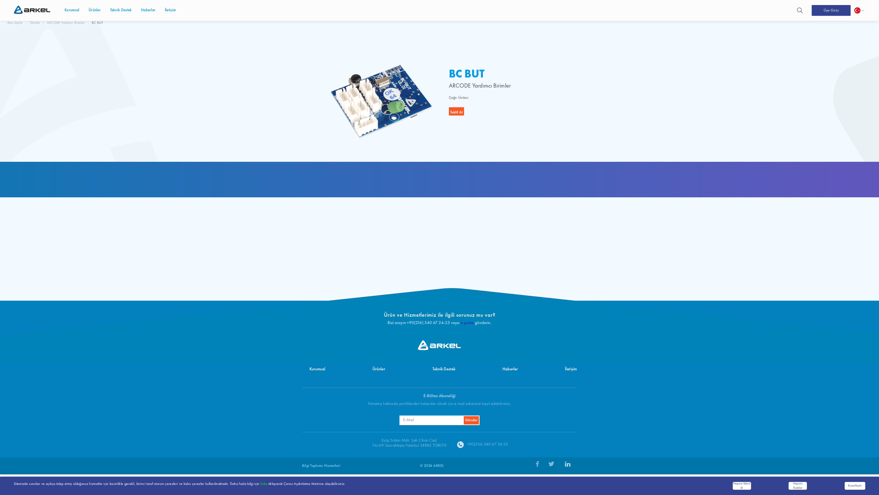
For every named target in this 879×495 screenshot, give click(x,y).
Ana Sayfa (15, 23)
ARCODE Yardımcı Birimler (66, 23)
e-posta (467, 323)
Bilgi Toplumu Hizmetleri (321, 466)
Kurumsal (317, 369)
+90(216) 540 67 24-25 (487, 444)
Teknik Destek (443, 369)
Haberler (510, 369)
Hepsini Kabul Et (741, 486)
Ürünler (35, 23)
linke (264, 484)
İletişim (571, 369)
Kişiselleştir (855, 485)
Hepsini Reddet (798, 486)
